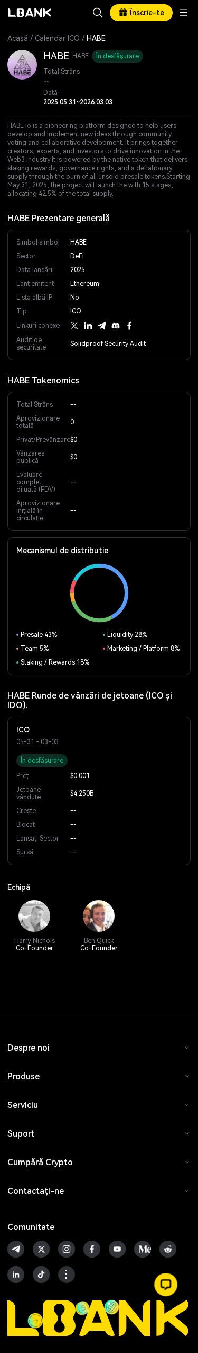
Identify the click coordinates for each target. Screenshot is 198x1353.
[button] (165, 1284)
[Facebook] (129, 325)
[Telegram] (102, 325)
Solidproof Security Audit (108, 343)
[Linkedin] (88, 325)
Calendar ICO (57, 38)
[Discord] (115, 325)
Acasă (17, 38)
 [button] (97, 13)
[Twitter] (74, 325)
